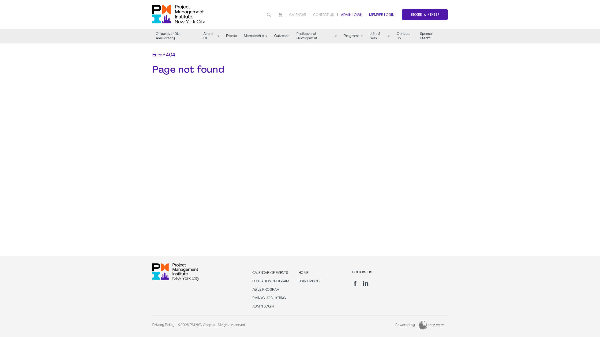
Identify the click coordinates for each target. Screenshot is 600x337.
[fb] (355, 283)
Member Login (381, 15)
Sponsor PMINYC (426, 36)
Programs (351, 36)
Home (303, 273)
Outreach (281, 36)
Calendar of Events (270, 273)
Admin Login (351, 15)
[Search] (269, 14)
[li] (366, 283)
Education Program (270, 281)
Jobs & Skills (375, 36)
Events (231, 36)
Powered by (405, 325)
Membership (254, 36)
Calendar (297, 15)
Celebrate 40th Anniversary (168, 36)
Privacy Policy (163, 325)
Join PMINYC (309, 281)
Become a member (424, 14)
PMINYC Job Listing (269, 298)
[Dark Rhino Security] (431, 325)
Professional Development (306, 36)
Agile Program (266, 290)
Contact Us (323, 15)
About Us (208, 36)
